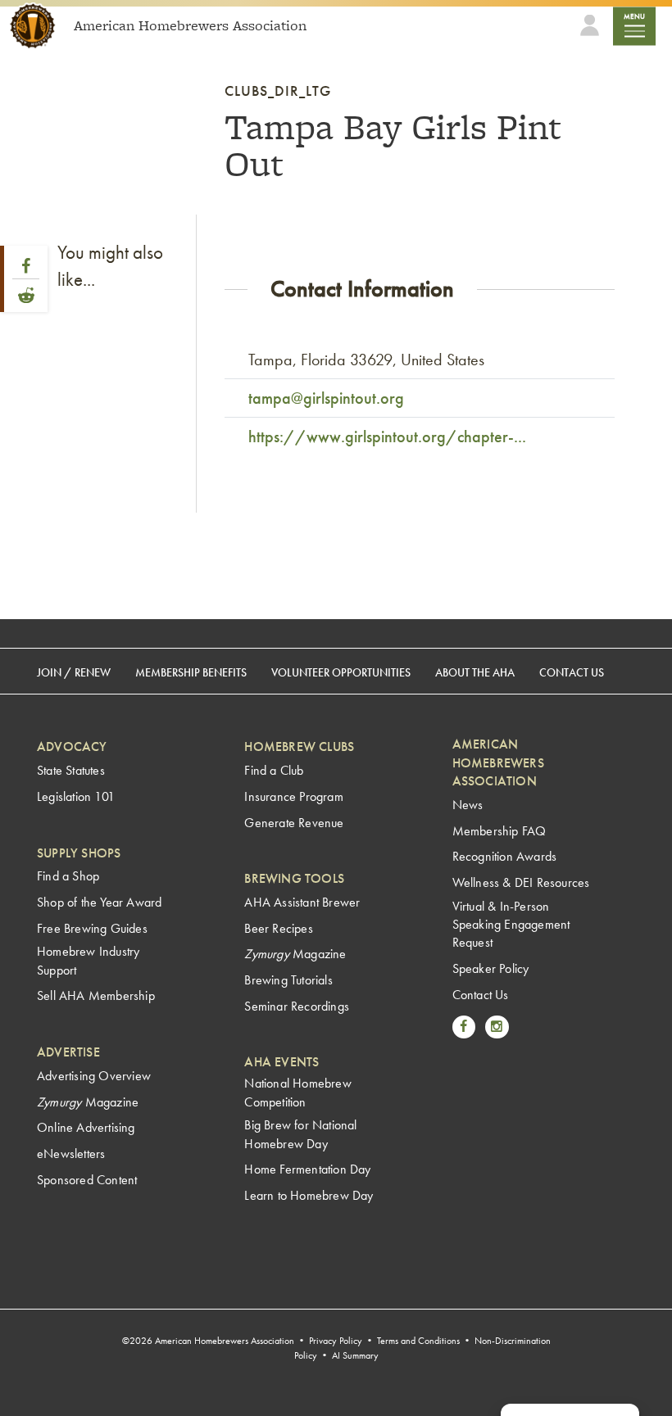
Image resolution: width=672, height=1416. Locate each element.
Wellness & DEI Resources (521, 882)
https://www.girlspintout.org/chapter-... (387, 436)
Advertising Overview (94, 1075)
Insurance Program (293, 796)
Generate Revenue (293, 822)
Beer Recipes (278, 928)
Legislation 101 (76, 796)
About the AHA (475, 672)
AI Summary (355, 1355)
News (468, 804)
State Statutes (71, 770)
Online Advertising (86, 1127)
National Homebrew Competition (297, 1092)
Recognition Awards (504, 856)
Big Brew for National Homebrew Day (300, 1133)
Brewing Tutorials (288, 979)
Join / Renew (74, 672)
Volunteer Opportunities (341, 672)
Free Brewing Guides (92, 928)
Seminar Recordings (296, 1006)
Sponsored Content (87, 1179)
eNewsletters (71, 1153)
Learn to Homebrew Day (308, 1195)
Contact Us (571, 672)
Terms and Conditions (418, 1340)
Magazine (87, 1102)
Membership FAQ (499, 830)
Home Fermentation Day (307, 1169)
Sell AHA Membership (96, 995)
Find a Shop (68, 875)
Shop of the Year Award (99, 902)
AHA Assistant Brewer (302, 902)
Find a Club (273, 770)
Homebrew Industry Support (88, 960)
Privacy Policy (335, 1340)
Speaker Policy (490, 968)
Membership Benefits (191, 672)
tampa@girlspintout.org (326, 398)
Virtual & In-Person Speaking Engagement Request (511, 925)
